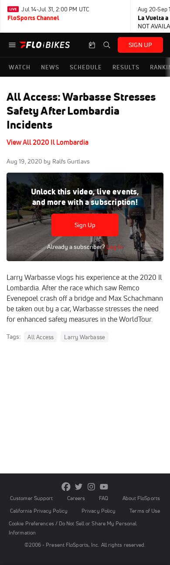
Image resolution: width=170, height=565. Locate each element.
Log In (114, 247)
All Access (40, 337)
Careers (76, 498)
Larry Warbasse (84, 337)
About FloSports (141, 498)
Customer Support (31, 498)
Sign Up (85, 225)
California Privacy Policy (39, 510)
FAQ (103, 498)
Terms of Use (144, 510)
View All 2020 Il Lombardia (47, 142)
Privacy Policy (99, 510)
